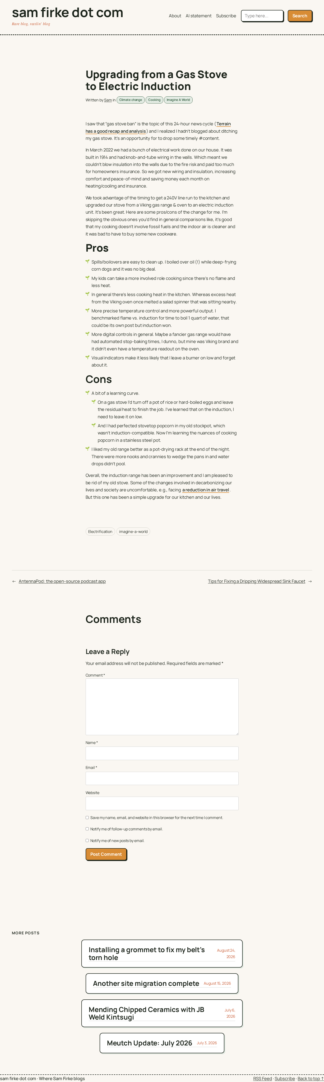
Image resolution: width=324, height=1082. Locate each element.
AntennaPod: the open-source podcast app (62, 581)
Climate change (130, 100)
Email (91, 767)
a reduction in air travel (205, 490)
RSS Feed (262, 1078)
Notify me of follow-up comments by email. (126, 829)
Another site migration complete (146, 983)
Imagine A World (178, 100)
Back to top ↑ (311, 1078)
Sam (108, 100)
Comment (95, 675)
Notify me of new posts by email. (117, 840)
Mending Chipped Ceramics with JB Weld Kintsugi (146, 1013)
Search (299, 16)
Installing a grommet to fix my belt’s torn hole (147, 953)
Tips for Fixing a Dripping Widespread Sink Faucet (256, 581)
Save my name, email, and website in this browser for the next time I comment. (156, 817)
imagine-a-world (133, 531)
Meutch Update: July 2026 (150, 1043)
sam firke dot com (67, 12)
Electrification (100, 531)
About (175, 16)
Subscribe (226, 16)
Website (92, 792)
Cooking (154, 100)
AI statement (199, 16)
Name (92, 742)
